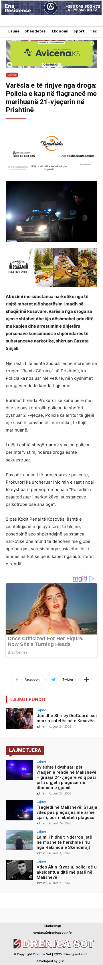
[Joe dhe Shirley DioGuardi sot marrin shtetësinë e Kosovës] (19, 718)
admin (41, 726)
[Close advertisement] (97, 20)
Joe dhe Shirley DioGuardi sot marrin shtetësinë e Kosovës (67, 718)
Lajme (12, 75)
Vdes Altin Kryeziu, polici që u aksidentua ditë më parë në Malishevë (67, 872)
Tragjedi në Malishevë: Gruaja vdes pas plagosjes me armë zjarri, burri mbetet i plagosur (67, 812)
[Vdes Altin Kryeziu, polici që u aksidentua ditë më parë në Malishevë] (19, 870)
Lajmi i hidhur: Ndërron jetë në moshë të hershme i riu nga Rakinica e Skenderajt (64, 842)
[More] (86, 679)
